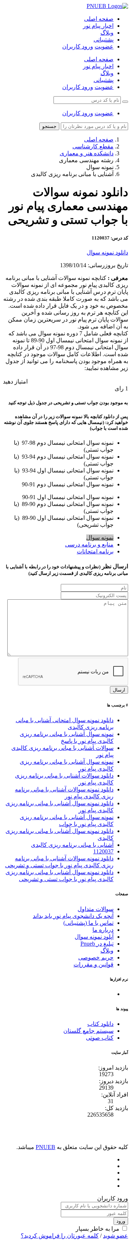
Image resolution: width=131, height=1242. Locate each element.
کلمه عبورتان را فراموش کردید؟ (60, 1236)
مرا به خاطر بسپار (97, 1229)
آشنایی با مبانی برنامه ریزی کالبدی (72, 845)
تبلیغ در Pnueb (97, 944)
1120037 (103, 851)
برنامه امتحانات (95, 551)
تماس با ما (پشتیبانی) (88, 923)
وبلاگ (107, 33)
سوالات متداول (96, 909)
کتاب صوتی (100, 1038)
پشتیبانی (104, 39)
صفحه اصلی (99, 19)
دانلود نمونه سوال (107, 252)
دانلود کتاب (100, 1024)
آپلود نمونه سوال (94, 937)
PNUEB (45, 1147)
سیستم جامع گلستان (88, 1031)
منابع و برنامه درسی (89, 544)
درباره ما (103, 930)
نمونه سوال (100, 537)
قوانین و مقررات (94, 964)
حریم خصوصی (96, 957)
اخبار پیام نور (98, 26)
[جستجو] (125, 102)
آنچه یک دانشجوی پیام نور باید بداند (73, 916)
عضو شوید (115, 1236)
